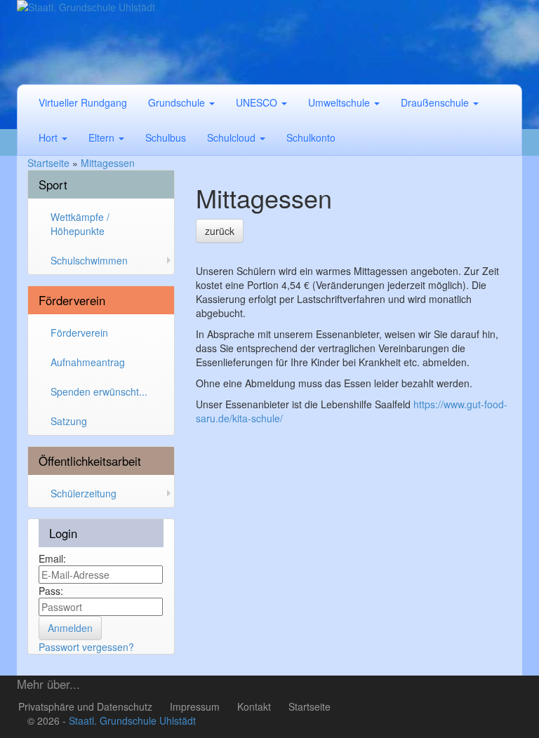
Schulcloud (232, 137)
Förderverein (79, 333)
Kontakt (254, 706)
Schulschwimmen (89, 260)
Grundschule (178, 102)
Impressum (195, 706)
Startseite (309, 706)
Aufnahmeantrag (88, 362)
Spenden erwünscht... (99, 391)
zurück (219, 231)
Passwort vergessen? (86, 647)
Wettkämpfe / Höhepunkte (80, 224)
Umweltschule (340, 102)
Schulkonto (310, 137)
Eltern (102, 137)
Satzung (69, 421)
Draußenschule (436, 102)
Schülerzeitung (84, 493)
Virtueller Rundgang (83, 102)
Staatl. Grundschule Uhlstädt (132, 720)
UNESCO (258, 102)
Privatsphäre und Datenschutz (85, 706)
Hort (49, 137)
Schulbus (165, 137)
